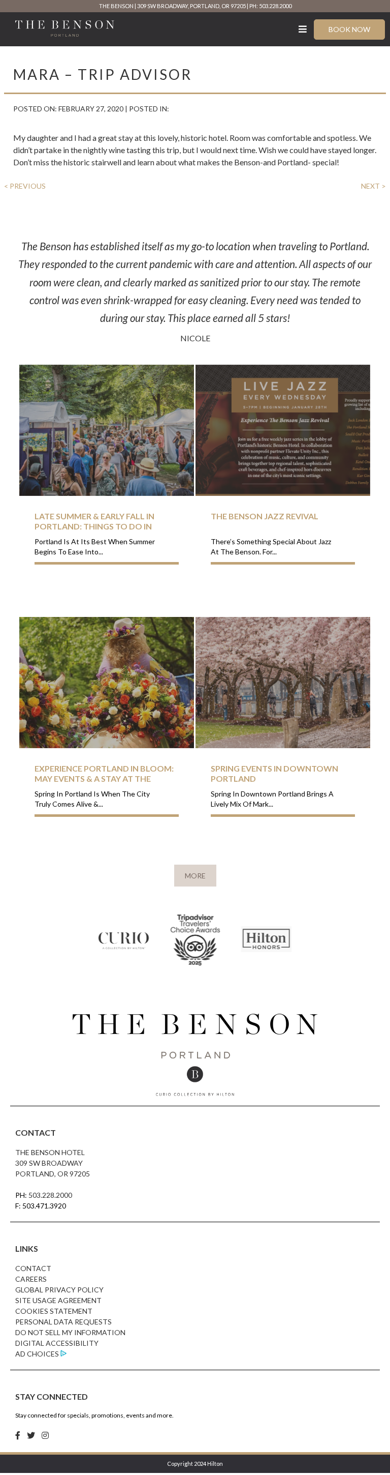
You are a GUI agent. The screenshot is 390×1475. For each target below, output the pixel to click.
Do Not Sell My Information (70, 1332)
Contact (33, 1268)
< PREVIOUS (25, 186)
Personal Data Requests (63, 1321)
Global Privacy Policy (59, 1289)
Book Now (349, 29)
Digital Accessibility (57, 1343)
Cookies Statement (53, 1311)
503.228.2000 (50, 1195)
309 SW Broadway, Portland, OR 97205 (191, 6)
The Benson (116, 6)
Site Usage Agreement (58, 1300)
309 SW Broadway (49, 1163)
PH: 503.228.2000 (270, 6)
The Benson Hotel (50, 1152)
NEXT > (373, 186)
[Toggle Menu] (303, 29)
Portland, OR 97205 (52, 1173)
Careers (31, 1279)
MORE (195, 875)
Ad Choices (37, 1353)
